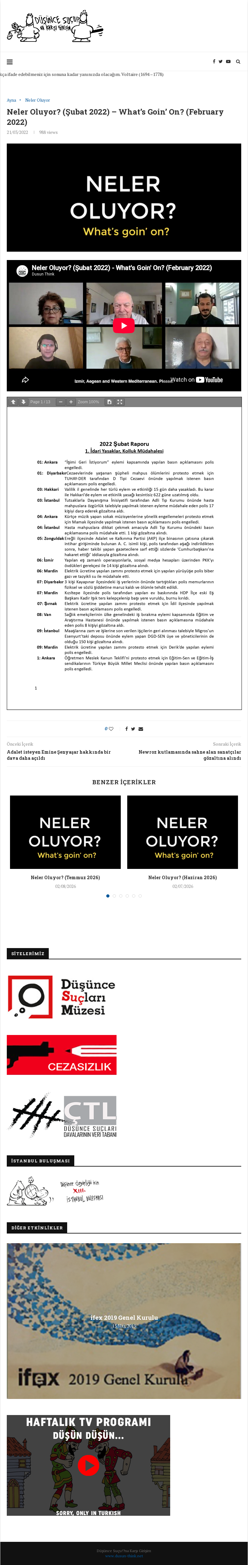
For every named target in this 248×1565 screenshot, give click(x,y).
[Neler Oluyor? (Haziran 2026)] (182, 832)
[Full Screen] (120, 402)
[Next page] (23, 402)
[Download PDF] (109, 402)
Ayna (11, 100)
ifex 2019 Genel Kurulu (124, 1317)
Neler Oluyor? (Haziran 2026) (182, 877)
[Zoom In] (71, 402)
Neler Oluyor (37, 100)
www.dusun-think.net (124, 1555)
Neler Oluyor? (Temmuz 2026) (65, 877)
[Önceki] (13, 402)
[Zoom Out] (61, 402)
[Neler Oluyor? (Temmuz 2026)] (65, 832)
